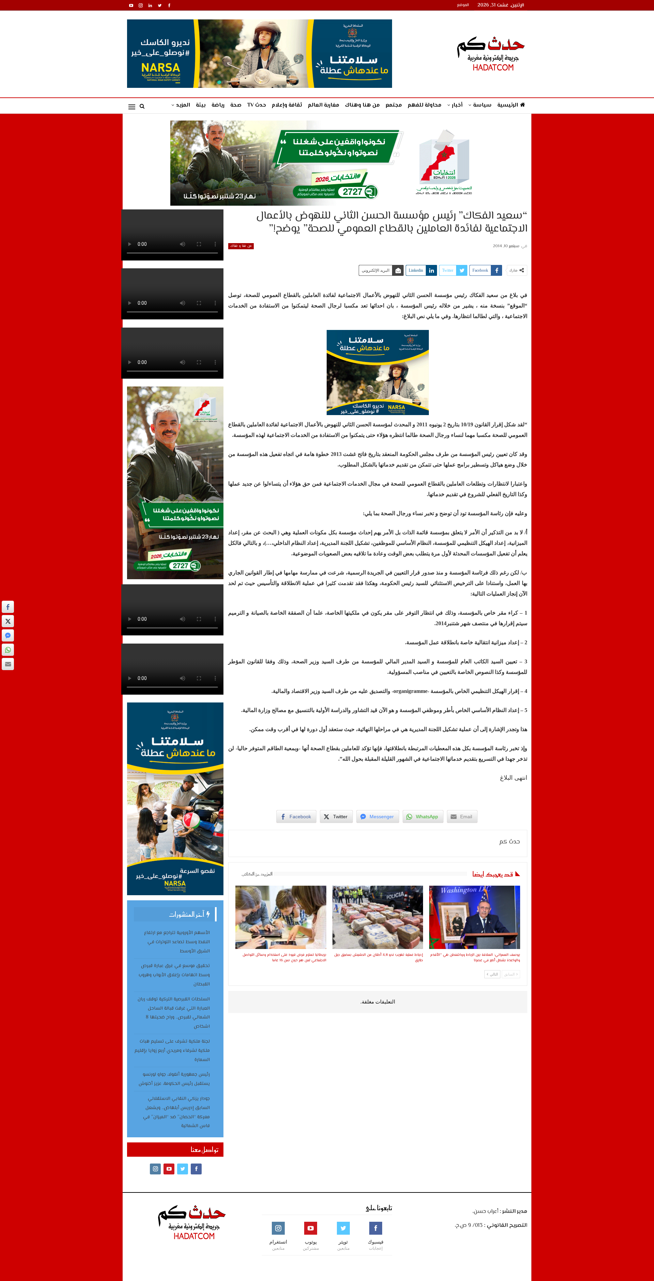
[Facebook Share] (8, 607)
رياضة (218, 105)
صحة (236, 105)
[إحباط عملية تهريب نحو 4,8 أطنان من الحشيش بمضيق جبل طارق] (377, 917)
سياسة (482, 105)
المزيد (183, 105)
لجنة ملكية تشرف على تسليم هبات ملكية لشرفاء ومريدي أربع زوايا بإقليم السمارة (172, 1051)
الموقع (463, 5)
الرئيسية (507, 105)
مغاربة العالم (323, 105)
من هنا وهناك (362, 105)
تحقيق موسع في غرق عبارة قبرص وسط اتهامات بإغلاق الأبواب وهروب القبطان (174, 975)
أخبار (457, 105)
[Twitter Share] (8, 621)
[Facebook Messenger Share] (8, 635)
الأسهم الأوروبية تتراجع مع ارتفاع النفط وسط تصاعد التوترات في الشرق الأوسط (177, 942)
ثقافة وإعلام (287, 105)
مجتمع (394, 105)
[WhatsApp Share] (8, 650)
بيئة (201, 105)
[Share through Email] (8, 664)
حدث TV (256, 105)
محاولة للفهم (424, 105)
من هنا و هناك (241, 246)
